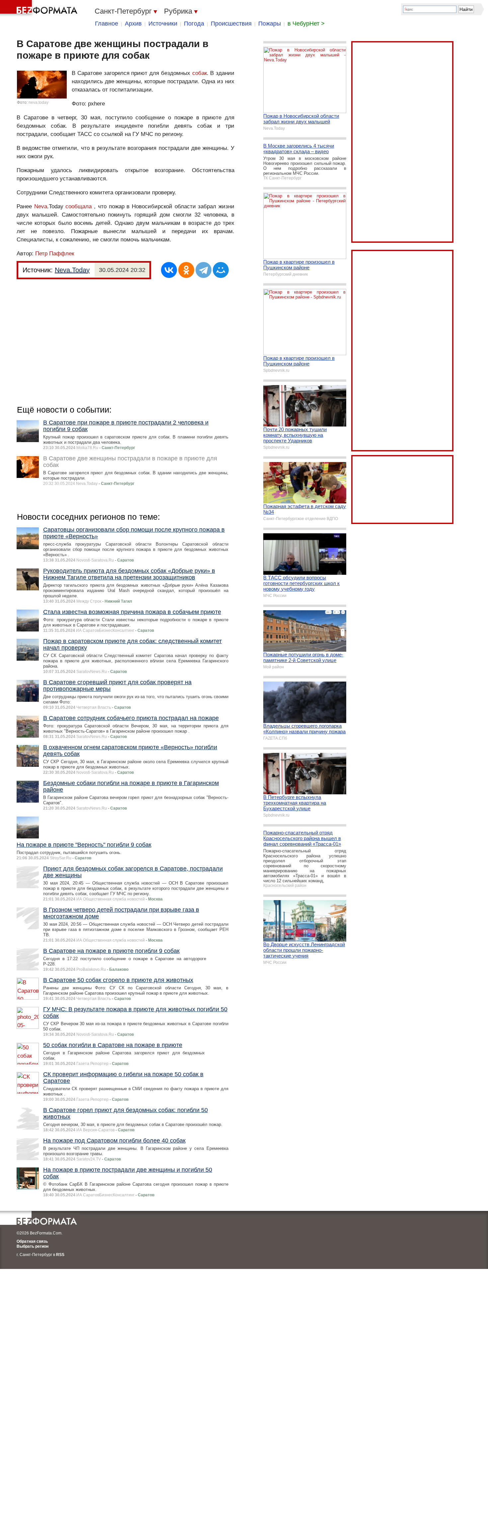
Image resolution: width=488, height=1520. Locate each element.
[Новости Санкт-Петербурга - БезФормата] (40, 8)
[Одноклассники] (186, 270)
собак (199, 73)
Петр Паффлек (54, 253)
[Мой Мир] (221, 270)
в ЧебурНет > (306, 23)
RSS (60, 1254)
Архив (133, 23)
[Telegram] (203, 270)
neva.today (38, 102)
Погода (194, 23)
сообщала (78, 206)
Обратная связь (32, 1241)
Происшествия (231, 23)
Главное (106, 23)
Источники (162, 23)
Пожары (269, 23)
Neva (40, 206)
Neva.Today (72, 270)
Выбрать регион (32, 1246)
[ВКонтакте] (169, 270)
